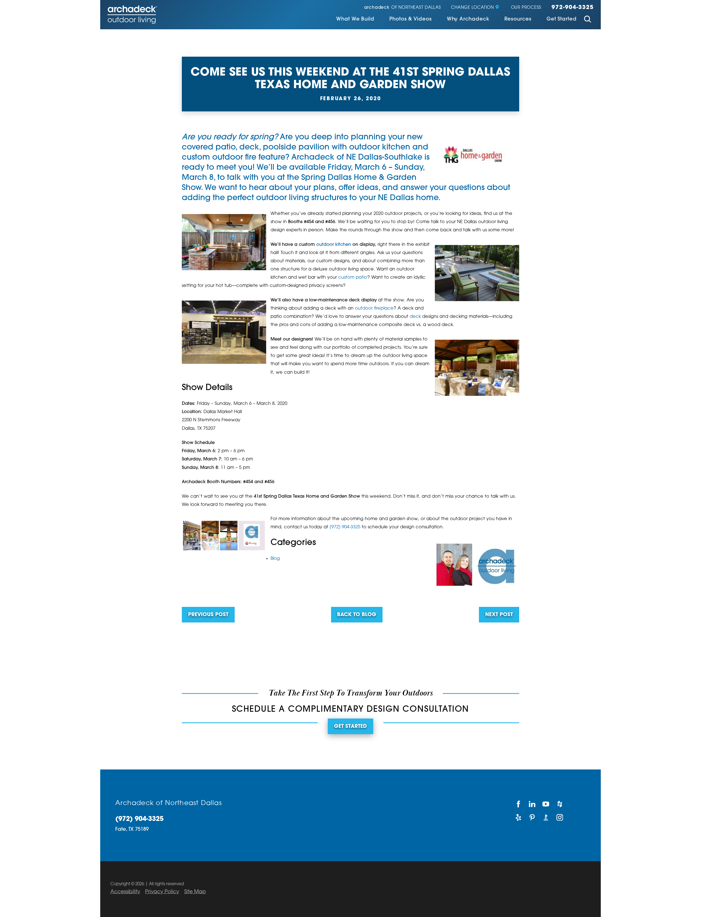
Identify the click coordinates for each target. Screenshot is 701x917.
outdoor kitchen (379, 147)
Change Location (472, 8)
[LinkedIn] (532, 804)
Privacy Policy (162, 892)
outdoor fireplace (374, 308)
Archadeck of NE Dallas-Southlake (356, 158)
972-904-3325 (572, 7)
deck (249, 147)
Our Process (526, 8)
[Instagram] (560, 817)
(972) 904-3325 (345, 527)
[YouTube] (546, 804)
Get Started (562, 19)
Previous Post (208, 615)
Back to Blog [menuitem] (356, 615)
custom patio (352, 277)
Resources (518, 19)
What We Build (355, 19)
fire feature (265, 158)
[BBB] (546, 817)
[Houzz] (560, 804)
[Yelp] (518, 817)
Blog (275, 558)
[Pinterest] (532, 817)
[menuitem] (355, 20)
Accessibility (125, 892)
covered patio (208, 147)
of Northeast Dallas (402, 8)
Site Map (195, 892)
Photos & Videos (410, 19)
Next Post (499, 615)
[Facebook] (518, 804)
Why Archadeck (468, 19)
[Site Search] (588, 20)
